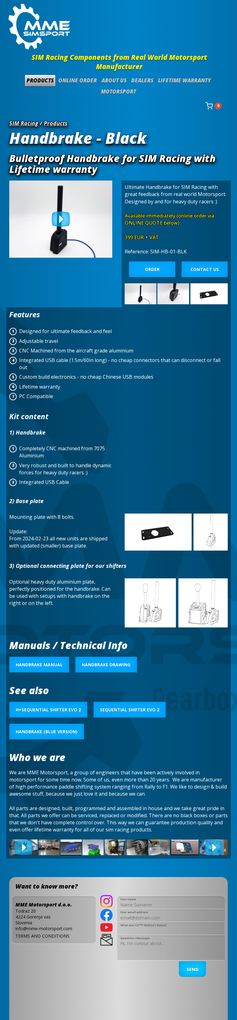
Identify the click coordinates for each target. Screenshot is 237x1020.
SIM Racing (23, 123)
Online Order (77, 80)
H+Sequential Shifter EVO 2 (48, 710)
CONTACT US (204, 269)
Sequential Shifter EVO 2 (129, 710)
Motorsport (118, 91)
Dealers (142, 80)
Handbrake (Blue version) (46, 732)
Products (40, 80)
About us (114, 80)
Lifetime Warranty (184, 80)
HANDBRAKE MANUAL (39, 665)
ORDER (152, 269)
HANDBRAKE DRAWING (106, 665)
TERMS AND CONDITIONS (42, 936)
